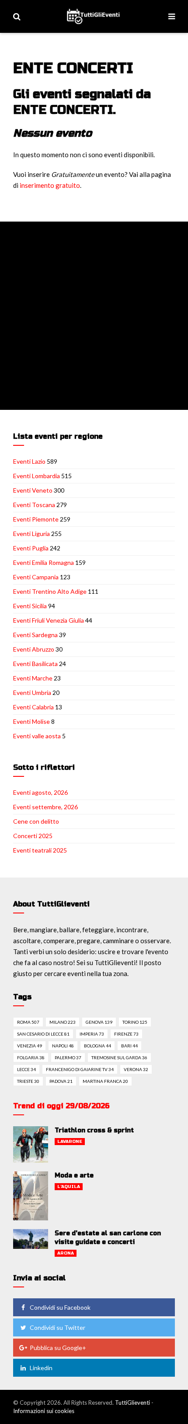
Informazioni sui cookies (43, 1410)
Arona (65, 1253)
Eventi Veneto (32, 490)
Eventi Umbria (32, 692)
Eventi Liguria (31, 533)
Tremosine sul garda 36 (119, 1057)
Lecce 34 (26, 1069)
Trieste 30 (28, 1081)
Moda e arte (74, 1175)
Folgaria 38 (31, 1057)
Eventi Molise (31, 721)
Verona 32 (136, 1069)
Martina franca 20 (105, 1081)
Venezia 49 (29, 1045)
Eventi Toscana (34, 504)
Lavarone (69, 1141)
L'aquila (68, 1186)
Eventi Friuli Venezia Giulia (48, 620)
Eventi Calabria (33, 707)
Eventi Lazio (29, 461)
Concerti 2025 (32, 835)
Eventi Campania (36, 577)
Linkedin (41, 1367)
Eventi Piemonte (36, 519)
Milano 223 (62, 1022)
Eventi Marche (32, 678)
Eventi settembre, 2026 (45, 807)
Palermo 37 (68, 1057)
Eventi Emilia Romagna (43, 562)
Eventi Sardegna (35, 634)
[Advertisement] (94, 316)
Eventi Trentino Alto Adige (50, 591)
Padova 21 (61, 1081)
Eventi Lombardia (36, 475)
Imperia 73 (92, 1033)
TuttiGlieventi (132, 1402)
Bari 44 (129, 1045)
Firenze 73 (126, 1033)
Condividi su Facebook (60, 1307)
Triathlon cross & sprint (94, 1130)
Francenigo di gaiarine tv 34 (80, 1069)
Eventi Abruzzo (33, 649)
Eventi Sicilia (30, 606)
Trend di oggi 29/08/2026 (61, 1106)
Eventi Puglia (31, 548)
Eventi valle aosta (37, 736)
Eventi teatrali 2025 (40, 850)
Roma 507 (28, 1022)
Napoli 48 (63, 1045)
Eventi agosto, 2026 (40, 792)
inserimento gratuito (50, 185)
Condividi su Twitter (57, 1327)
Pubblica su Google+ (58, 1347)
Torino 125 (134, 1022)
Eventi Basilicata (35, 663)
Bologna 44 (97, 1045)
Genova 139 (99, 1022)
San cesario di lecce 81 (43, 1033)
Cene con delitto (36, 821)
